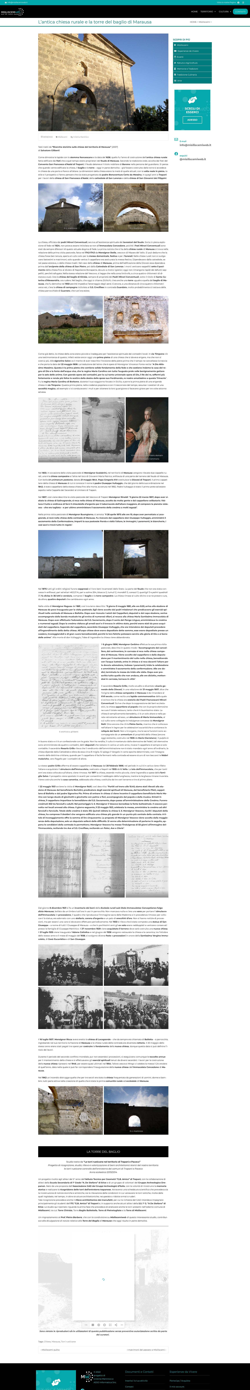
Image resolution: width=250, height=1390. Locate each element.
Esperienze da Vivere (187, 51)
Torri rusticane (68, 1341)
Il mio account (177, 1386)
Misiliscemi (62, 137)
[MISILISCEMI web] (13, 11)
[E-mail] (176, 139)
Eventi (179, 57)
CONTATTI (240, 11)
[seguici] (176, 153)
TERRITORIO (207, 11)
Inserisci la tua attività (136, 1380)
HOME (194, 11)
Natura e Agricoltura (186, 63)
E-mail (183, 141)
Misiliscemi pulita (50, 1350)
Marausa (56, 1341)
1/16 (86, 1325)
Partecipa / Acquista (180, 1380)
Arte (179, 80)
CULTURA (224, 11)
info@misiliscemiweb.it (17, 2)
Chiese (47, 1341)
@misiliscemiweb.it (193, 159)
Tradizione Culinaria (186, 74)
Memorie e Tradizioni (187, 68)
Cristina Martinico (81, 137)
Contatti (129, 1386)
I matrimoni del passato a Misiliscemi (146, 1350)
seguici (183, 155)
